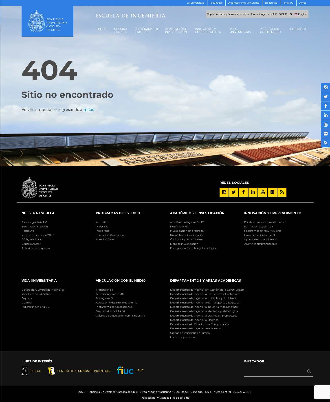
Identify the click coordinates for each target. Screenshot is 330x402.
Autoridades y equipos (36, 248)
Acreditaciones (105, 239)
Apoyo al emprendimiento (261, 239)
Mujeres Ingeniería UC (36, 306)
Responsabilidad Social (110, 311)
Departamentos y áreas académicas (228, 14)
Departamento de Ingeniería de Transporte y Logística (205, 302)
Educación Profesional (110, 235)
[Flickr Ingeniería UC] (272, 192)
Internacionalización (35, 226)
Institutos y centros (182, 337)
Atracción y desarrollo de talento (116, 302)
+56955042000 (241, 391)
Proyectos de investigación (187, 235)
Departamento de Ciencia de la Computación (199, 324)
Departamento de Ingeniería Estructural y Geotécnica (204, 294)
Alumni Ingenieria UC (264, 14)
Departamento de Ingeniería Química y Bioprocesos (203, 315)
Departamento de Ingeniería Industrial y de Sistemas (204, 306)
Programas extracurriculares (262, 230)
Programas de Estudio (118, 213)
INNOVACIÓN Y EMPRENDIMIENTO (272, 213)
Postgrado (102, 230)
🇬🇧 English (300, 14)
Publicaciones (179, 226)
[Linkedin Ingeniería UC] (253, 192)
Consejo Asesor (31, 243)
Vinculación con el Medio (121, 280)
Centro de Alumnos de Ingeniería (43, 289)
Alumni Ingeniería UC (110, 294)
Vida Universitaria (39, 280)
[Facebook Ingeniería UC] (243, 192)
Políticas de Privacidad (155, 397)
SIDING (283, 14)
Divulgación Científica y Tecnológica (193, 248)
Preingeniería (104, 298)
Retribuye (28, 230)
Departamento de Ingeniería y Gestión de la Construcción (207, 289)
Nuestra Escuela (38, 213)
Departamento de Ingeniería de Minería (195, 328)
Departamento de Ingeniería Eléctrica (194, 319)
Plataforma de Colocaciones (114, 306)
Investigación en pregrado (187, 230)
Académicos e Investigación (197, 213)
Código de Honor (32, 239)
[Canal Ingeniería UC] (262, 192)
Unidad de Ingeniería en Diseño (190, 333)
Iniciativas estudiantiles (36, 294)
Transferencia (104, 289)
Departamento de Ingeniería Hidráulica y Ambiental (203, 298)
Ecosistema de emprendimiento (264, 222)
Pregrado (102, 226)
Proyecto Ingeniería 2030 (38, 235)
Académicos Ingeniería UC (187, 222)
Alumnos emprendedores (260, 243)
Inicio (88, 109)
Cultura (27, 302)
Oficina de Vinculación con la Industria (120, 315)
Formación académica (258, 226)
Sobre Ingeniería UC (34, 222)
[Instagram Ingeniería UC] (224, 192)
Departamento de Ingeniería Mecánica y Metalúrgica (204, 311)
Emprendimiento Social (259, 235)
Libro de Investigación (184, 243)
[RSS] (281, 192)
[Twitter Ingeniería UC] (233, 192)
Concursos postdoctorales (186, 239)
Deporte (27, 298)
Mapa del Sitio (180, 397)
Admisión (102, 222)
